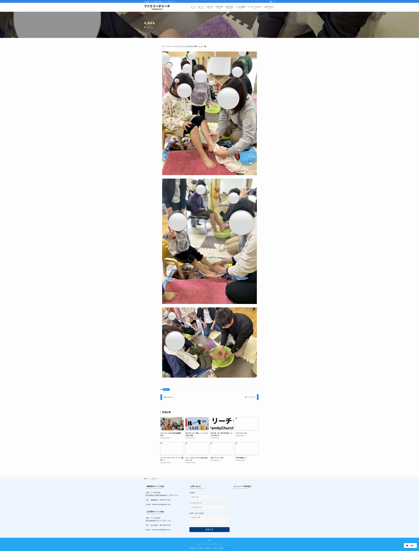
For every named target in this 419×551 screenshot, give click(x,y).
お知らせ (149, 27)
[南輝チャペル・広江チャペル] (157, 7)
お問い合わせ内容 (196, 513)
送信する (209, 529)
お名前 (192, 493)
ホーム (201, 544)
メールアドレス (195, 503)
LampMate (227, 548)
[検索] (273, 1)
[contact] (270, 1)
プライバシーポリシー (213, 544)
